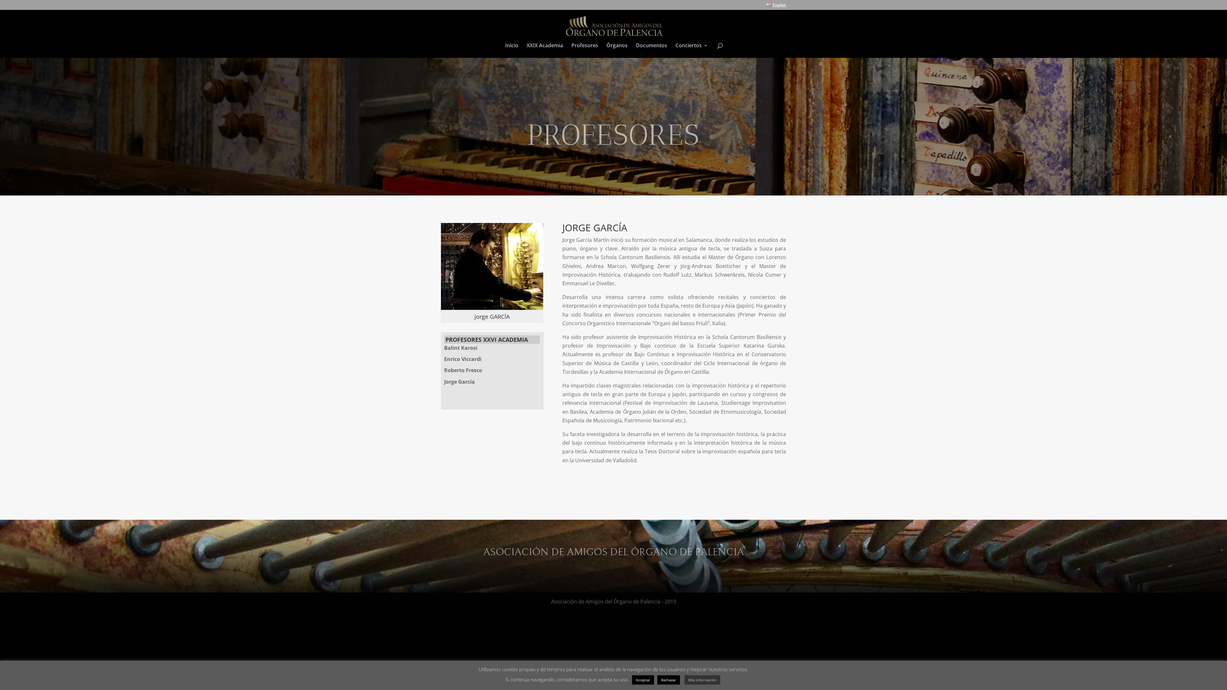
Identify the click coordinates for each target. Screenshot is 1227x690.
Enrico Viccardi (463, 359)
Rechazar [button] (668, 680)
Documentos (651, 46)
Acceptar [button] (643, 680)
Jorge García (459, 381)
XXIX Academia (545, 46)
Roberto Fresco (463, 370)
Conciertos (688, 46)
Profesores (584, 46)
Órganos (617, 46)
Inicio (511, 46)
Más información (702, 680)
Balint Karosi (460, 347)
